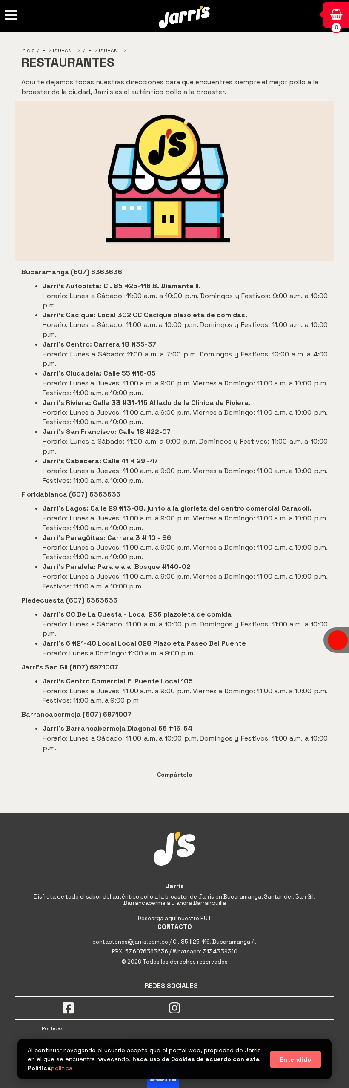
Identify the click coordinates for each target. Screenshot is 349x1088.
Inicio (28, 50)
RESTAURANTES (61, 50)
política (61, 1068)
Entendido (295, 1059)
